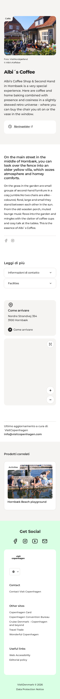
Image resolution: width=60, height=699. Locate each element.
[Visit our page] (25, 541)
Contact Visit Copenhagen (25, 591)
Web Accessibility (19, 655)
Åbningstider (22, 126)
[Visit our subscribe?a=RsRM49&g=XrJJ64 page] (45, 541)
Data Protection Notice (30, 689)
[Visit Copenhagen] (18, 557)
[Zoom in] (50, 390)
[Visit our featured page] (35, 541)
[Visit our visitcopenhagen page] (15, 541)
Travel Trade (16, 629)
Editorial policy (18, 659)
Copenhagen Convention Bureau (29, 617)
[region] (30, 371)
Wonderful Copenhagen (24, 634)
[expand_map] (50, 344)
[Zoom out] (50, 400)
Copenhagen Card (20, 612)
